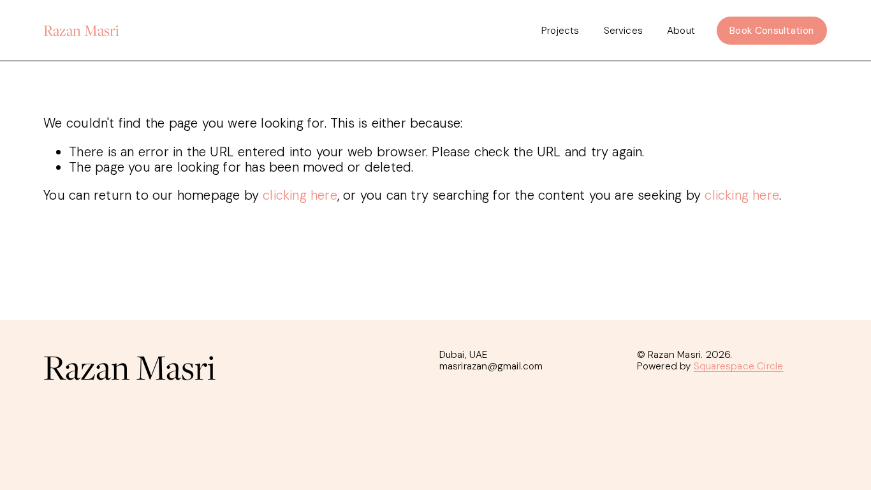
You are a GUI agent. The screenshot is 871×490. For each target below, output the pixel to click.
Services (623, 30)
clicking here (300, 195)
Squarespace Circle (739, 366)
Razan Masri (81, 30)
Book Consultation (771, 30)
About (681, 30)
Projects (560, 30)
